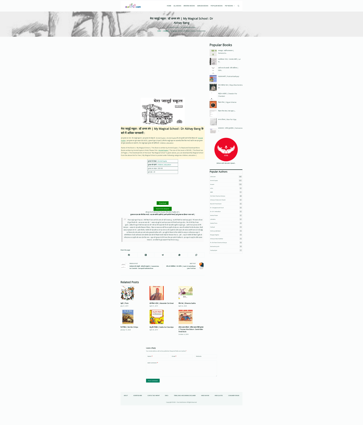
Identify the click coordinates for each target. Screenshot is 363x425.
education (192, 27)
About (126, 395)
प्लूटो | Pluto (125, 303)
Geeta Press (213, 223)
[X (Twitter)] (145, 255)
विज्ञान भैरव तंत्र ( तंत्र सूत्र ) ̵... (227, 111)
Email (174, 356)
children (185, 27)
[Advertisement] (163, 56)
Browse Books (189, 6)
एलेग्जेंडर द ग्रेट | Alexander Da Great (162, 303)
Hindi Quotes (219, 395)
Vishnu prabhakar (215, 231)
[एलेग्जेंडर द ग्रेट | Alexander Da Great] (163, 293)
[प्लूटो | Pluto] (134, 293)
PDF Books (229, 6)
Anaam (212, 184)
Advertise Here (137, 395)
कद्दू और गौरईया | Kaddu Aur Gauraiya (161, 327)
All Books (177, 6)
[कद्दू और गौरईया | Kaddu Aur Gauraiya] (163, 317)
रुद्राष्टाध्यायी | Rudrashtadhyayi (228, 76)
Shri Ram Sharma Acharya (217, 196)
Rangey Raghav (214, 235)
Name (149, 356)
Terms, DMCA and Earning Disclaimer (185, 395)
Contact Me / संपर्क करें (153, 395)
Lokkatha (212, 219)
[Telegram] (162, 255)
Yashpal (212, 227)
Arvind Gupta (163, 150)
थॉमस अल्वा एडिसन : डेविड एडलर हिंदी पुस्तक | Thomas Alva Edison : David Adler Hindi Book (190, 329)
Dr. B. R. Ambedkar (215, 211)
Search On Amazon (162, 209)
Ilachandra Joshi (214, 246)
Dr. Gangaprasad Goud (217, 207)
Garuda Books (202, 6)
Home (169, 6)
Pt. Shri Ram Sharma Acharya (218, 242)
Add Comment (152, 363)
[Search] (238, 6)
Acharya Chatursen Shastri (218, 200)
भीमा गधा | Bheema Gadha (187, 303)
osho (211, 188)
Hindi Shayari (205, 395)
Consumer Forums (233, 395)
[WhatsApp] (179, 255)
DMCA (166, 395)
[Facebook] (129, 255)
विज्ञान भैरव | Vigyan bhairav (227, 102)
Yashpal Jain (213, 250)
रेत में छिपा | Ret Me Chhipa (129, 327)
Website (198, 356)
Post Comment (153, 381)
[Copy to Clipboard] (196, 255)
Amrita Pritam (214, 215)
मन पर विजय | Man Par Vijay (227, 119)
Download (162, 203)
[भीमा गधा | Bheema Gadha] (191, 293)
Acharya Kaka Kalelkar (216, 239)
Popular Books (217, 6)
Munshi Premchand (215, 204)
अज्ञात (211, 192)
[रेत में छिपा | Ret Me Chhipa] (134, 317)
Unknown (213, 176)
